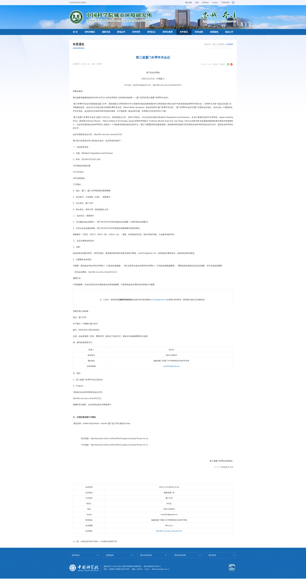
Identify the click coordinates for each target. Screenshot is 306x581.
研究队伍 (151, 32)
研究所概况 (90, 32)
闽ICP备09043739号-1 (152, 566)
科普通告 (229, 44)
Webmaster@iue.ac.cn (160, 569)
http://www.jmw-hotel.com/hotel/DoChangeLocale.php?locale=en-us (119, 438)
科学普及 (184, 32)
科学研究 (136, 32)
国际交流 (106, 32)
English (215, 2)
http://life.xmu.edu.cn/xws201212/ (167, 85)
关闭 (222, 64)
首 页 (75, 32)
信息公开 (229, 32)
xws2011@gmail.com (142, 85)
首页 (214, 44)
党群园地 (214, 32)
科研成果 (199, 32)
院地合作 (121, 32)
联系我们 (205, 2)
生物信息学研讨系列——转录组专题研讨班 (99, 541)
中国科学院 (225, 2)
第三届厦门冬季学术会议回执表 (89, 380)
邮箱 (197, 2)
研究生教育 (168, 32)
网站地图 (188, 2)
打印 (215, 64)
